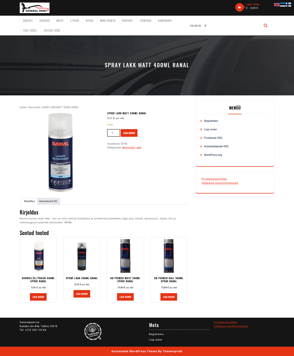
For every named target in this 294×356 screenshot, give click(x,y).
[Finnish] (288, 4)
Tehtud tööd (51, 30)
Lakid (138, 147)
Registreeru (211, 120)
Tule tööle (30, 30)
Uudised (44, 21)
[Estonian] (283, 4)
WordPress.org (213, 155)
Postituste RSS (213, 138)
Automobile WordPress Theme (134, 351)
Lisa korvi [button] (38, 297)
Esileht (23, 107)
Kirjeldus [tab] (29, 201)
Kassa (90, 21)
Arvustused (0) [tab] (48, 201)
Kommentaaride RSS (216, 146)
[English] (277, 4)
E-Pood (74, 21)
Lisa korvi (129, 133)
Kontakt (127, 21)
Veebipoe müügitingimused (219, 183)
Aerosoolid (34, 107)
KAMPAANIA (165, 21)
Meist (60, 21)
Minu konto (108, 21)
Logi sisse (210, 129)
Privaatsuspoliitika (214, 179)
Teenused (145, 21)
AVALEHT (28, 21)
